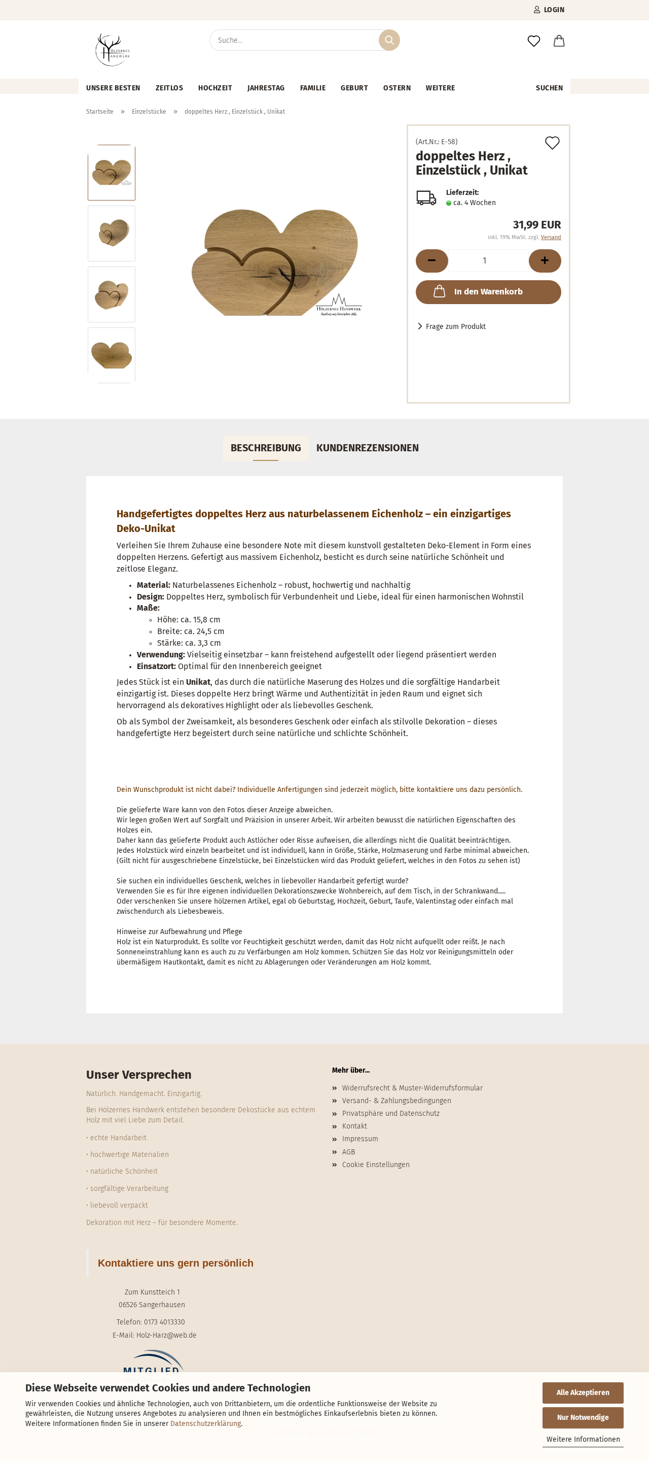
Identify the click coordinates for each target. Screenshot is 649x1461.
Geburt (354, 88)
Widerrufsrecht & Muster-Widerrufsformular (412, 1088)
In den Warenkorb (488, 291)
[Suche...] (389, 40)
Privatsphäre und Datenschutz (391, 1113)
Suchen (549, 88)
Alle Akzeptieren (583, 1392)
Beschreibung (266, 448)
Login (552, 10)
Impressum (360, 1139)
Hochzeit (215, 88)
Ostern (397, 88)
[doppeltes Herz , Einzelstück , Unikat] (274, 263)
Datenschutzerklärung (205, 1423)
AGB (348, 1152)
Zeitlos (170, 88)
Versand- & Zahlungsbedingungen (396, 1101)
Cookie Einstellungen (376, 1164)
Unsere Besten (113, 88)
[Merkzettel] (534, 41)
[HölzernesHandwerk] (112, 49)
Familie (313, 88)
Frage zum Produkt (456, 326)
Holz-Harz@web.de (166, 1335)
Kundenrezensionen (367, 448)
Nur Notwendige (583, 1417)
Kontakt (354, 1126)
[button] (559, 41)
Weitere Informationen (583, 1439)
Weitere (440, 88)
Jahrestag (266, 88)
